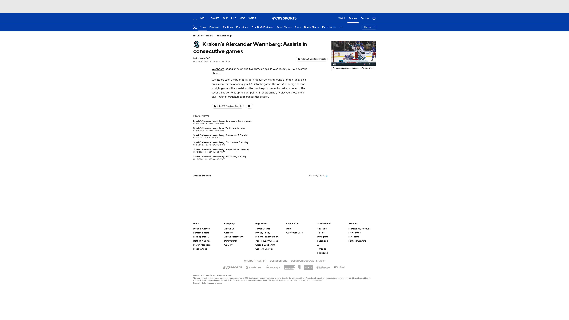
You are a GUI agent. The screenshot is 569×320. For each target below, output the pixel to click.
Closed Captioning (265, 242)
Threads (321, 248)
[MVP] (308, 266)
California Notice (264, 246)
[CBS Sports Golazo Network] (308, 260)
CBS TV (228, 244)
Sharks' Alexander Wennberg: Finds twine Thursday (220, 142)
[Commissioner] (292, 266)
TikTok (320, 232)
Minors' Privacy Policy (266, 236)
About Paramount (233, 236)
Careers (228, 232)
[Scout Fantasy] (323, 267)
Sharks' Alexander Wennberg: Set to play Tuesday (219, 156)
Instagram (322, 236)
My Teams (353, 236)
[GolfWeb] (340, 267)
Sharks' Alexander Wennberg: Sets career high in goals (222, 121)
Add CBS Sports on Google (313, 59)
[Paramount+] (273, 266)
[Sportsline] (254, 266)
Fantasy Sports (201, 232)
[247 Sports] (232, 266)
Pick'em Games (201, 228)
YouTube (322, 228)
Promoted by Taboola (317, 176)
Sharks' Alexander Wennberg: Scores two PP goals (220, 135)
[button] (341, 27)
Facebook (322, 240)
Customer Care (294, 232)
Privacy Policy (262, 232)
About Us (229, 228)
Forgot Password (357, 240)
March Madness (201, 244)
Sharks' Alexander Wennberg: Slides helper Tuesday (221, 149)
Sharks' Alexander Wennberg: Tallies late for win (219, 128)
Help (288, 228)
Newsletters (354, 232)
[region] (353, 53)
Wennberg (218, 69)
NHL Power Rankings (203, 36)
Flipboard (322, 252)
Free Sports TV (201, 236)
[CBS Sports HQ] (278, 260)
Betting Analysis (201, 240)
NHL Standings (224, 36)
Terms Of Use (262, 228)
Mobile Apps (200, 248)
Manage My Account (359, 228)
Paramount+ (230, 240)
